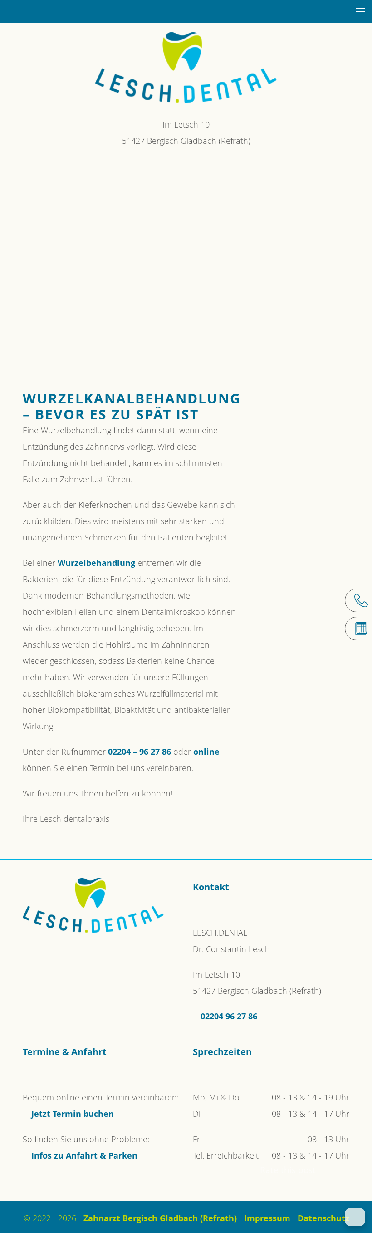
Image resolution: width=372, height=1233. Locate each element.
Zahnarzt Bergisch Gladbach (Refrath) (160, 1218)
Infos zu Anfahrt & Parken (84, 1155)
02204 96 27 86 (229, 1016)
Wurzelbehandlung (96, 562)
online (206, 751)
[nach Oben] (355, 1217)
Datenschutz (323, 1218)
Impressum (267, 1218)
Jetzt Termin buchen (72, 1113)
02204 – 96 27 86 (139, 751)
